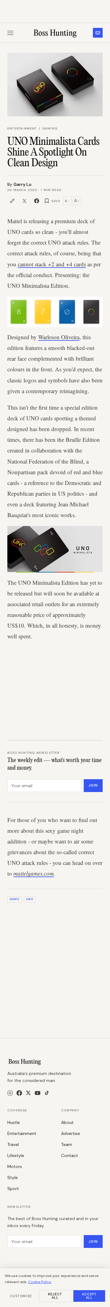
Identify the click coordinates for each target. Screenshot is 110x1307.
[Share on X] (24, 201)
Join (93, 785)
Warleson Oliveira (58, 337)
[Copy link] (12, 201)
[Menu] (10, 33)
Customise (21, 1296)
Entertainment (22, 128)
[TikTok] (47, 1092)
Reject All (55, 1296)
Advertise (70, 1133)
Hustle (13, 1122)
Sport (13, 1188)
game (14, 899)
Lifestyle (15, 1155)
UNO (29, 899)
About (67, 1122)
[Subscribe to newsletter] (98, 33)
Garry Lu (22, 184)
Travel (13, 1144)
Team (66, 1144)
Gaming (49, 128)
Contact (69, 1155)
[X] (28, 1092)
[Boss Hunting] (55, 33)
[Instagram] (10, 1093)
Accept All (89, 1296)
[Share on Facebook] (37, 201)
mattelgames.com (33, 873)
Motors (14, 1166)
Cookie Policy (39, 1281)
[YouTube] (38, 1093)
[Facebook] (19, 1093)
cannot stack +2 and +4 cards (52, 264)
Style (12, 1177)
